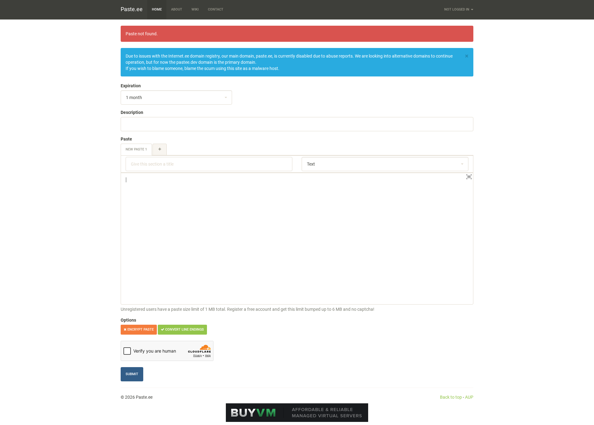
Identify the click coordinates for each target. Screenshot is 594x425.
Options (128, 320)
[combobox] (176, 97)
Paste (126, 139)
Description (132, 112)
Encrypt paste (140, 329)
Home (157, 9)
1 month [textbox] (134, 97)
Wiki (195, 9)
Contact (215, 9)
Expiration (131, 85)
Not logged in (457, 9)
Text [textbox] (311, 164)
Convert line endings (184, 329)
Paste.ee (132, 9)
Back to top (451, 397)
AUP (469, 397)
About (176, 9)
